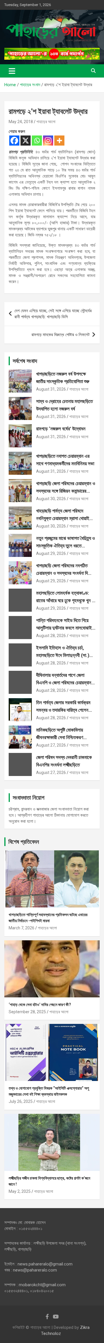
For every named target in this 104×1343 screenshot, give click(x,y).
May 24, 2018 (21, 121)
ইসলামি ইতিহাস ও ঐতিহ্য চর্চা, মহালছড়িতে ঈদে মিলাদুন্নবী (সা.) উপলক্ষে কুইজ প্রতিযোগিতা (62, 655)
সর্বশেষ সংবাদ (25, 360)
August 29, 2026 (51, 553)
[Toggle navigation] (12, 71)
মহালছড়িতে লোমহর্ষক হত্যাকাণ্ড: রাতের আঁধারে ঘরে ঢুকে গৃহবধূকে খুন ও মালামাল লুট (65, 600)
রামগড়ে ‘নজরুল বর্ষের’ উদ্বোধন (61, 429)
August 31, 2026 (51, 389)
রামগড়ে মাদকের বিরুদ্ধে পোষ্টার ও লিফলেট (60, 334)
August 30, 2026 (51, 498)
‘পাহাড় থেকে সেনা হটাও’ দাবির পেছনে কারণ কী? (40, 1004)
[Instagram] (48, 140)
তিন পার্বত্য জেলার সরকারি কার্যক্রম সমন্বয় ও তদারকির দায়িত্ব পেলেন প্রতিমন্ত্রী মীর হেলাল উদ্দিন (63, 710)
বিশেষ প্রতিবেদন (23, 841)
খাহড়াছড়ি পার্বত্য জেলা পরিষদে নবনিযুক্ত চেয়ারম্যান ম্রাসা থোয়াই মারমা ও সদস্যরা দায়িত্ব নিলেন (62, 518)
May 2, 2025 (20, 1191)
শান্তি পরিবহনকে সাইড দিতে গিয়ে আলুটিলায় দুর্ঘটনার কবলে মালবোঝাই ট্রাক (64, 627)
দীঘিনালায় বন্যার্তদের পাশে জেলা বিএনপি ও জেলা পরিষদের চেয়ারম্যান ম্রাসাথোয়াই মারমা (63, 682)
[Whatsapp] (37, 140)
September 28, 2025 (27, 1011)
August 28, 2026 (51, 635)
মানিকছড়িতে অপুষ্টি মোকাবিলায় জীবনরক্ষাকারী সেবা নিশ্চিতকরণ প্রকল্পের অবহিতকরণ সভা (59, 737)
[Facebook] (14, 140)
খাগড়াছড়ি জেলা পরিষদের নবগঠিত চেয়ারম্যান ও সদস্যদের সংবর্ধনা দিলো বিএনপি (64, 573)
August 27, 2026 (51, 745)
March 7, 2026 (21, 928)
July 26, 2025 (21, 1101)
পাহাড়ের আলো (45, 121)
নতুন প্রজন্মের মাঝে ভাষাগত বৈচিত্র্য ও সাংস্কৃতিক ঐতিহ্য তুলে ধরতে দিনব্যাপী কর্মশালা (65, 545)
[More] (59, 140)
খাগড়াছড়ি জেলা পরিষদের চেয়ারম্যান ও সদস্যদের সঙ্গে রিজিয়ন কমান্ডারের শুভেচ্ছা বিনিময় (65, 491)
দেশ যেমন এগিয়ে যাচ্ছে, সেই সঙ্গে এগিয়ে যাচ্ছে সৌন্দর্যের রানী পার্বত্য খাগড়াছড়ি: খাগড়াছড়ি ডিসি (53, 313)
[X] (26, 140)
